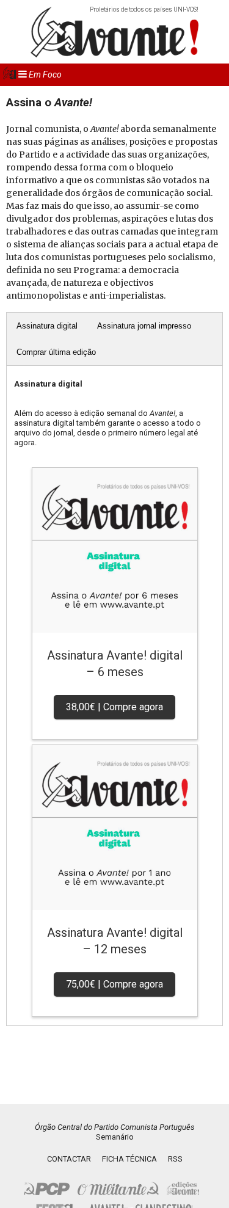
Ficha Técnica (129, 1158)
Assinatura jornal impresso (144, 325)
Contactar (69, 1158)
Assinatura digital (47, 325)
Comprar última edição (56, 352)
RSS (175, 1158)
